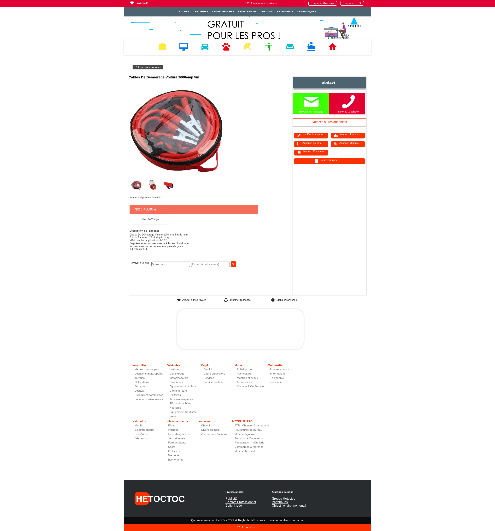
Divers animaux (210, 429)
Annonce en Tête (312, 143)
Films (171, 425)
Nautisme (175, 407)
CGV (222, 520)
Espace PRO (352, 3)
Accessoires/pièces (181, 399)
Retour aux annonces (148, 67)
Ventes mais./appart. (147, 369)
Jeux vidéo (276, 382)
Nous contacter (294, 520)
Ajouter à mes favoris (194, 299)
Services (209, 377)
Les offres (201, 11)
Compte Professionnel (240, 502)
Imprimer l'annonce (240, 299)
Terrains (140, 377)
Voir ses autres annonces (329, 122)
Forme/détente (177, 442)
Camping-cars (178, 390)
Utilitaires (175, 395)
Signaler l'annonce (287, 299)
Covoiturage (177, 373)
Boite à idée (233, 505)
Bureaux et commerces (149, 395)
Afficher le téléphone (347, 111)
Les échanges (247, 11)
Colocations (142, 382)
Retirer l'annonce (329, 160)
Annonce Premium (349, 134)
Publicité (231, 498)
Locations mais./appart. (149, 373)
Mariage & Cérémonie (250, 386)
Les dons (267, 11)
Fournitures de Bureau (248, 429)
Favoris (140, 3)
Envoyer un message (311, 111)
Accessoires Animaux (214, 434)
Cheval (205, 425)
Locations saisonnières (149, 399)
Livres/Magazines (178, 434)
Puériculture (244, 373)
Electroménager (144, 429)
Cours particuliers (214, 373)
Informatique (278, 373)
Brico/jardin (141, 434)
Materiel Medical (245, 451)
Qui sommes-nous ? (204, 520)
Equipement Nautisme (183, 412)
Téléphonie (277, 377)
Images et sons (279, 369)
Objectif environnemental (289, 505)
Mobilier (139, 425)
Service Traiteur (213, 382)
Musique (173, 429)
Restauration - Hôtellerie (249, 442)
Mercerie (173, 455)
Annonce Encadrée (313, 151)
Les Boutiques (306, 11)
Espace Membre (323, 3)
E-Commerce (285, 11)
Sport (171, 446)
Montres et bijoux (247, 377)
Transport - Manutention (249, 438)
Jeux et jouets (176, 438)
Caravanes (176, 382)
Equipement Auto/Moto (183, 386)
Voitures (174, 369)
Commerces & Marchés (249, 446)
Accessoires (244, 382)
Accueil (184, 11)
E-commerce (274, 520)
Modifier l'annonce (312, 134)
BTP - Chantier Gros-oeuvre (252, 425)
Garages (140, 386)
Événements (175, 459)
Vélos (173, 416)
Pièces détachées (180, 403)
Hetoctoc (250, 527)
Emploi (208, 369)
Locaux (139, 390)
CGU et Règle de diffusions (245, 520)
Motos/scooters (179, 377)
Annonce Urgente (349, 143)
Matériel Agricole (245, 434)
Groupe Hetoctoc (283, 498)
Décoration (141, 438)
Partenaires (280, 502)
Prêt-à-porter (245, 369)
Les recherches (223, 11)
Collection (174, 451)
